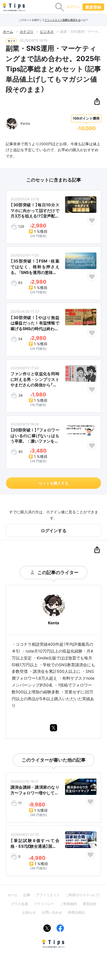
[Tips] (14, 7)
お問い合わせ (52, 912)
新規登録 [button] (93, 7)
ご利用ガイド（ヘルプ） (83, 895)
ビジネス (47, 32)
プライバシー (44, 904)
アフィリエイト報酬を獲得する (62, 19)
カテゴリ (26, 32)
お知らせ (29, 912)
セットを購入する (53, 483)
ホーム (8, 32)
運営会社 (89, 904)
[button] (97, 102)
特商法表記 (76, 912)
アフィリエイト (48, 895)
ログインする (53, 530)
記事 (26, 895)
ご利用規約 (68, 904)
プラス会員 (19, 904)
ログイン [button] (73, 7)
